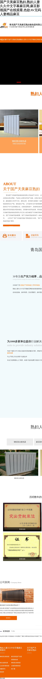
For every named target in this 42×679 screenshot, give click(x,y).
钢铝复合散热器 (19, 141)
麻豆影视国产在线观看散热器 (16, 658)
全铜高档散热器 (15, 665)
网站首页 (3, 39)
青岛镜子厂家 (38, 636)
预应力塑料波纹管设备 (28, 636)
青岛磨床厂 (18, 636)
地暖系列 (2, 669)
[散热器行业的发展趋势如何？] (17, 595)
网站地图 (2, 678)
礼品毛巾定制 (3, 636)
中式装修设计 (11, 636)
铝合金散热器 (4, 662)
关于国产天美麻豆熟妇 (13, 39)
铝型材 (2, 672)
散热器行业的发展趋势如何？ (10, 605)
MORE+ (8, 618)
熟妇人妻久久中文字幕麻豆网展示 (30, 39)
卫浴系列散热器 (4, 665)
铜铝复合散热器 (15, 662)
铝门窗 (13, 669)
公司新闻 (5, 582)
